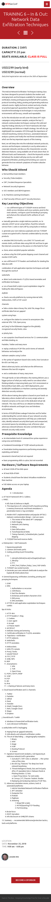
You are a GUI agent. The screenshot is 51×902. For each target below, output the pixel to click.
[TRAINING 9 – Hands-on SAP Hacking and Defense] (31, 33)
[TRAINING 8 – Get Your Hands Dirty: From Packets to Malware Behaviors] (19, 33)
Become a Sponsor (25, 880)
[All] (25, 33)
